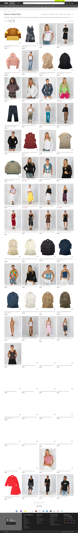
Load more (39, 506)
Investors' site (39, 521)
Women (9, 11)
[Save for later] (20, 43)
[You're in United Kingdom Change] (72, 1)
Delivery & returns (26, 519)
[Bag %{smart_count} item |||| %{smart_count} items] (72, 3)
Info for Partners (52, 523)
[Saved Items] (69, 3)
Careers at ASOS (39, 518)
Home (5, 11)
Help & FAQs (68, 0)
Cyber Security (39, 523)
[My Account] (67, 3)
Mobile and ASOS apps (53, 516)
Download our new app (59, 0)
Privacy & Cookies (64, 531)
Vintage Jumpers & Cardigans (65, 14)
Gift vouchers (52, 518)
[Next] (72, 14)
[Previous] (40, 14)
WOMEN (12, 3)
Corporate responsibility (40, 519)
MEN (18, 3)
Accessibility (72, 531)
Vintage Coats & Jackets (53, 14)
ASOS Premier (26, 521)
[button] (64, 520)
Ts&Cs (68, 531)
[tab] (6, 6)
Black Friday (52, 521)
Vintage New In (45, 14)
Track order (25, 518)
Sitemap (25, 524)
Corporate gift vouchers (53, 519)
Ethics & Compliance (27, 527)
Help (24, 516)
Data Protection (26, 526)
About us (38, 516)
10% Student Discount (27, 523)
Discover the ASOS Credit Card (55, 524)
